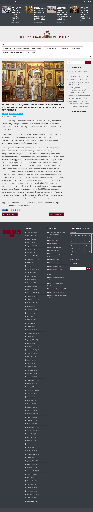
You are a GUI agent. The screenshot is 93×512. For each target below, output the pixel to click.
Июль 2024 (30, 316)
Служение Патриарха (56, 289)
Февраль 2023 (31, 373)
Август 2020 (30, 474)
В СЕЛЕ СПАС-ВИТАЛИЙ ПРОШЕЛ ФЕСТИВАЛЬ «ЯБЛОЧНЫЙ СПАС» (79, 97)
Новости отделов (54, 266)
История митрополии (21, 48)
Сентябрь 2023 (31, 350)
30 (72, 255)
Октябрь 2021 (31, 427)
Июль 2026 (30, 236)
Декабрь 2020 (31, 461)
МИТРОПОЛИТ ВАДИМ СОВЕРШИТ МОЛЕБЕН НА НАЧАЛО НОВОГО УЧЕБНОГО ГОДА (17, 13)
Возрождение (53, 247)
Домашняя (7, 48)
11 (79, 245)
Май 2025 (30, 283)
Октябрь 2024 (31, 306)
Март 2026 (30, 249)
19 (82, 248)
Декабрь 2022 (31, 380)
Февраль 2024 (31, 333)
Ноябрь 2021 (31, 424)
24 (75, 251)
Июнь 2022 (30, 400)
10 (75, 245)
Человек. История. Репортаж (58, 295)
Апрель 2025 (31, 286)
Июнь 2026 (30, 239)
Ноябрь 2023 (31, 343)
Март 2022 (30, 410)
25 (79, 251)
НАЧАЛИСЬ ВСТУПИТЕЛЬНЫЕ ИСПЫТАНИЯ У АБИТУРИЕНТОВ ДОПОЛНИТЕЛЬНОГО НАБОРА (79, 104)
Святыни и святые (50, 48)
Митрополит (36, 48)
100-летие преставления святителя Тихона (57, 233)
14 (89, 245)
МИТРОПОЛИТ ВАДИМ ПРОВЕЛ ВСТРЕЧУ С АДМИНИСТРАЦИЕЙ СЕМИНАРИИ (57, 214)
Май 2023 (30, 363)
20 (86, 248)
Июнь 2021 (30, 440)
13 (86, 245)
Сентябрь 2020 (31, 471)
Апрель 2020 (31, 487)
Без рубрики (53, 244)
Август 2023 (30, 353)
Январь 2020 (31, 498)
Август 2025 (30, 273)
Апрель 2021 (31, 447)
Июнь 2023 (30, 360)
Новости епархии (54, 263)
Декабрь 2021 (31, 420)
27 (86, 251)
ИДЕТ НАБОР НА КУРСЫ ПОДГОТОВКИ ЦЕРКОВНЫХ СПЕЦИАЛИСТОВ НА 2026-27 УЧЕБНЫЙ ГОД (85, 12)
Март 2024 (30, 330)
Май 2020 (30, 484)
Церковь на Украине (55, 292)
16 (72, 248)
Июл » (77, 259)
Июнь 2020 (30, 481)
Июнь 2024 (30, 320)
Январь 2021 (31, 457)
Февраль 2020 (31, 494)
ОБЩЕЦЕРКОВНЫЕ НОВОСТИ (58, 277)
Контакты (31, 52)
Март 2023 (30, 370)
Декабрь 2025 (31, 259)
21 (89, 248)
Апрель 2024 (31, 326)
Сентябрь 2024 (31, 309)
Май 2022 (30, 404)
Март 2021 (30, 451)
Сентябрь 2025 (31, 269)
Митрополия (75, 48)
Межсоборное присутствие (57, 254)
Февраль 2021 (31, 454)
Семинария (64, 48)
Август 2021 (30, 434)
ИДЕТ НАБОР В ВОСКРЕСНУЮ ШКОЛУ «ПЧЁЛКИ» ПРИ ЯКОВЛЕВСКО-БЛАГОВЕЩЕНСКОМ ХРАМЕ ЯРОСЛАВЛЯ (62, 13)
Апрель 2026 (31, 246)
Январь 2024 (31, 336)
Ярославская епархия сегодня (13, 52)
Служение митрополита (16, 113)
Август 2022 (30, 393)
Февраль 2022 (31, 414)
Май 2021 (30, 444)
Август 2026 (30, 232)
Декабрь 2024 (31, 299)
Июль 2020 (30, 477)
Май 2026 (30, 242)
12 (82, 245)
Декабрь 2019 (31, 501)
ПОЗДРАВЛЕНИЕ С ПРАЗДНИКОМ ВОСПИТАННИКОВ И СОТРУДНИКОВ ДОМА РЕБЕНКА (10, 214)
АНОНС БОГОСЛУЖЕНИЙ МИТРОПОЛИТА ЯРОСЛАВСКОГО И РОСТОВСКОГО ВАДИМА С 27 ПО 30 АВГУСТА (40, 13)
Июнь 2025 (30, 279)
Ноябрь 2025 (31, 262)
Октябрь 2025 (31, 266)
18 (79, 248)
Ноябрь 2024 (31, 303)
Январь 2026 (31, 256)
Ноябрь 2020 (31, 464)
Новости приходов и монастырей (55, 271)
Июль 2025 (30, 276)
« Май (72, 259)
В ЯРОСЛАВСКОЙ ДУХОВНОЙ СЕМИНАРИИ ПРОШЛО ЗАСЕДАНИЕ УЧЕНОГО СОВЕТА (78, 74)
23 (72, 251)
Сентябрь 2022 (31, 390)
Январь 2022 (31, 417)
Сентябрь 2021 (31, 430)
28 (89, 251)
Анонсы (51, 240)
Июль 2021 (30, 437)
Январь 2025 (31, 296)
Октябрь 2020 (31, 467)
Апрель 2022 (31, 407)
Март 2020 (30, 491)
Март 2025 (30, 289)
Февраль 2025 (31, 293)
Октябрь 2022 (31, 387)
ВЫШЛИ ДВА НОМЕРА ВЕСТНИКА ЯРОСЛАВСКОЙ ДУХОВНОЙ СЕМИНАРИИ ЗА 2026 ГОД (79, 90)
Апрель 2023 (31, 367)
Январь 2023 (31, 377)
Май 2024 (30, 323)
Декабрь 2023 (31, 340)
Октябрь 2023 (31, 346)
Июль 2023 (30, 356)
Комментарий (53, 250)
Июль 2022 (30, 397)
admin (14, 116)
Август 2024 (30, 313)
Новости (5, 113)
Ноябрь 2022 (31, 383)
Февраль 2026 (31, 252)
